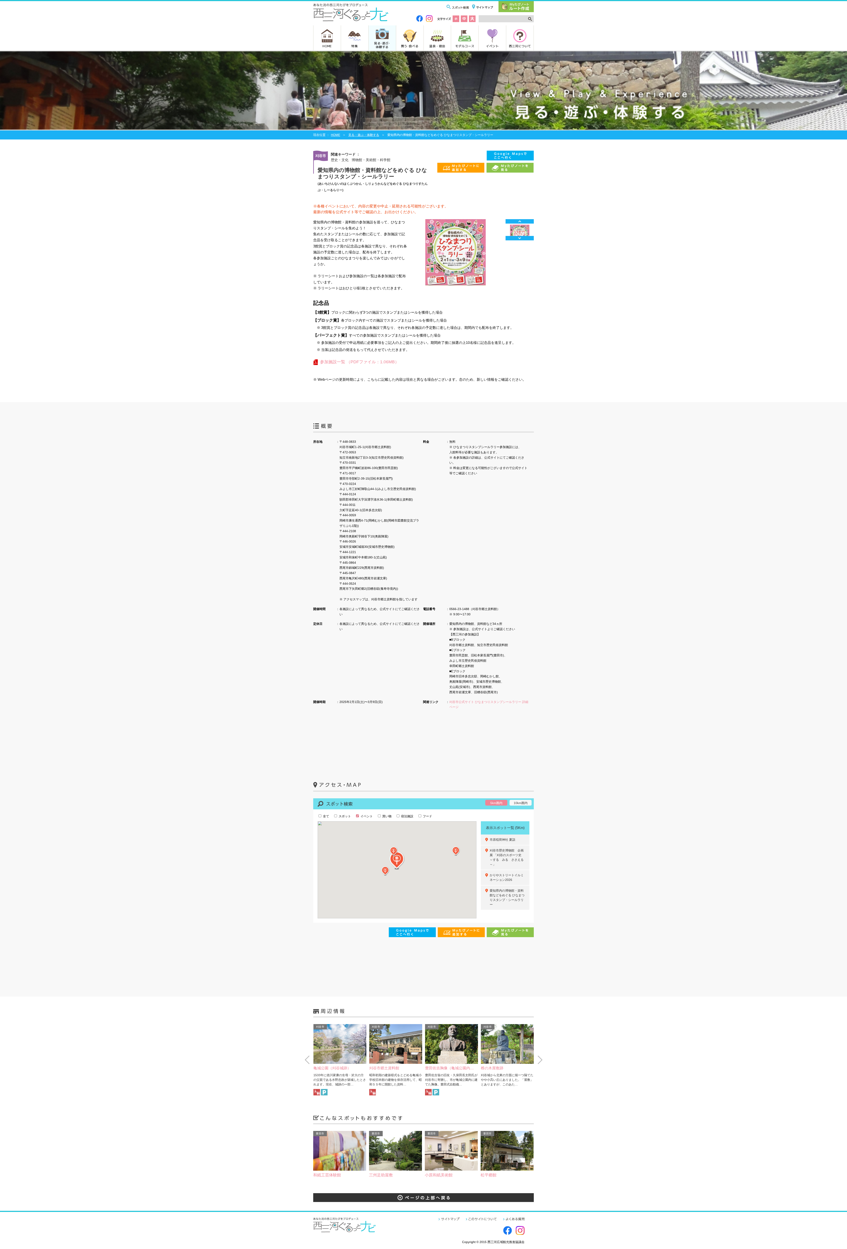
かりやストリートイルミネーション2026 (507, 877)
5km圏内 (496, 803)
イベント (492, 46)
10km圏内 (521, 803)
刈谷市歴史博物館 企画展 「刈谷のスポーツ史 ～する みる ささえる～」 (507, 857)
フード (427, 816)
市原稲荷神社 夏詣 (502, 839)
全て (325, 816)
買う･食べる (409, 46)
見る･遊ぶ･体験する (382, 45)
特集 (354, 46)
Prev (520, 221)
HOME (327, 46)
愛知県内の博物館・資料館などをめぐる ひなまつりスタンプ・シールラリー (507, 897)
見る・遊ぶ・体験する (363, 135)
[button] (385, 871)
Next (520, 238)
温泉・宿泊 (437, 46)
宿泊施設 (406, 816)
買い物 (386, 816)
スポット (344, 816)
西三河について (520, 46)
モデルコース (464, 46)
